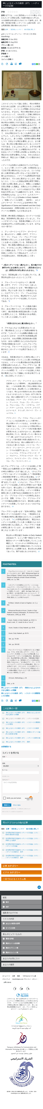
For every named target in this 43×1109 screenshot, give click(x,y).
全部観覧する (6, 746)
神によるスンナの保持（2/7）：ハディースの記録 (22, 718)
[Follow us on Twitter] (21, 988)
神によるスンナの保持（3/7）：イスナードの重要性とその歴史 (20, 694)
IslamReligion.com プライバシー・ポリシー (24, 979)
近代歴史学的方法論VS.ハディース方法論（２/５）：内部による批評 (23, 839)
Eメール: (5, 770)
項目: (3, 29)
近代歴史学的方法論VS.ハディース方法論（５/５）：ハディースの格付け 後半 (23, 856)
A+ (38, 12)
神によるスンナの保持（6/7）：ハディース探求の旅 (23, 738)
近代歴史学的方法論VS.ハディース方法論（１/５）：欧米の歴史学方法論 (23, 833)
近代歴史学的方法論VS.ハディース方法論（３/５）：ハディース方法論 (23, 845)
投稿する (7, 805)
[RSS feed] (28, 988)
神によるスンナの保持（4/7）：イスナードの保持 (22, 728)
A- (32, 12)
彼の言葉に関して (29, 29)
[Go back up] (39, 887)
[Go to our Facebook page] (15, 988)
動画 (18, 976)
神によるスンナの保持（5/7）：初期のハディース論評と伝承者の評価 (23, 733)
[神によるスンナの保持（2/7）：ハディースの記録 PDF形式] (16, 64)
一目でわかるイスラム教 (29, 976)
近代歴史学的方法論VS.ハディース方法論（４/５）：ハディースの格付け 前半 (23, 851)
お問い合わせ (7, 982)
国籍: (3, 763)
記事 (6, 29)
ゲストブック (6, 979)
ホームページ (6, 976)
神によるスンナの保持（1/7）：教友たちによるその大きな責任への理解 (20, 689)
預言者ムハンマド (16, 29)
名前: (4, 756)
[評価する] (2, 64)
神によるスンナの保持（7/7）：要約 (18, 742)
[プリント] (11, 64)
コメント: (5, 779)
